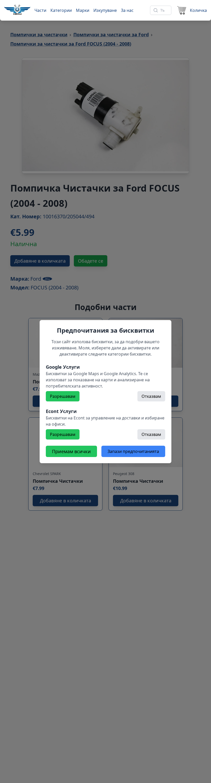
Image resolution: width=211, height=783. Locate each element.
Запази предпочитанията (133, 451)
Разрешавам (62, 396)
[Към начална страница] (17, 9)
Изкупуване (105, 10)
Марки (82, 10)
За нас (127, 10)
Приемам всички (71, 451)
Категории (61, 10)
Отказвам (151, 396)
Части (40, 10)
